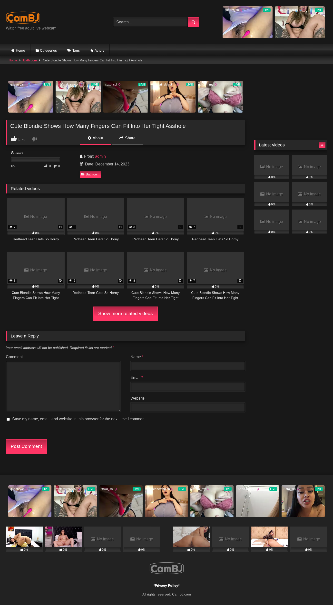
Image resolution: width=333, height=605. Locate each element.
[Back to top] (318, 590)
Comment (14, 357)
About (97, 138)
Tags (76, 50)
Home (20, 50)
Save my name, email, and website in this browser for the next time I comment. (79, 419)
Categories (48, 50)
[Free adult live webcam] (23, 18)
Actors (99, 50)
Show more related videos (125, 313)
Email (136, 377)
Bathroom (30, 60)
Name (136, 357)
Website (137, 398)
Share (130, 138)
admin (100, 156)
